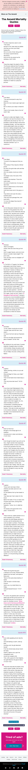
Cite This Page (14, 721)
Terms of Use (14, 759)
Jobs (16, 757)
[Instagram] (10, 768)
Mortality (23, 86)
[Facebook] (14, 768)
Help (7, 757)
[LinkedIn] (22, 768)
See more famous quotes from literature (13, 725)
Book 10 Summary (7, 559)
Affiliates (25, 757)
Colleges (8, 759)
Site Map (3, 757)
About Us (11, 757)
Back (11, 25)
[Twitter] (18, 768)
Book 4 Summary (7, 86)
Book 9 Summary (7, 417)
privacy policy (22, 8)
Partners (20, 757)
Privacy (20, 759)
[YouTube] (5, 768)
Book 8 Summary (7, 357)
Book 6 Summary (7, 148)
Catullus (13, 623)
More (17, 25)
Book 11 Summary (7, 474)
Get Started (14, 746)
